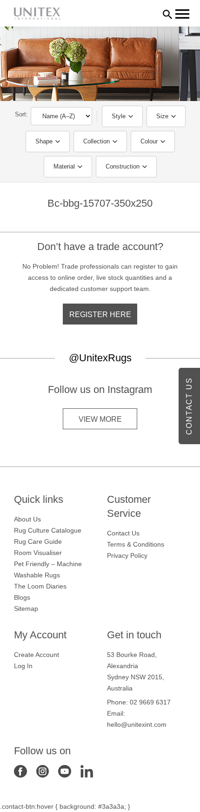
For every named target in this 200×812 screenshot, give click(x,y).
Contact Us (123, 533)
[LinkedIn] (86, 770)
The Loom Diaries (40, 586)
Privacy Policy (127, 555)
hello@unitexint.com (137, 724)
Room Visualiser (38, 552)
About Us (27, 519)
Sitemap (26, 608)
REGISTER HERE (100, 314)
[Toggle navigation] (182, 14)
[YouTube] (64, 770)
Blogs (22, 597)
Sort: (21, 114)
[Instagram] (42, 770)
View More (100, 419)
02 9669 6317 (150, 702)
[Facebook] (20, 770)
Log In (23, 666)
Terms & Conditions (135, 544)
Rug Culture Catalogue (47, 530)
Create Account (36, 654)
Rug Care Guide (38, 541)
